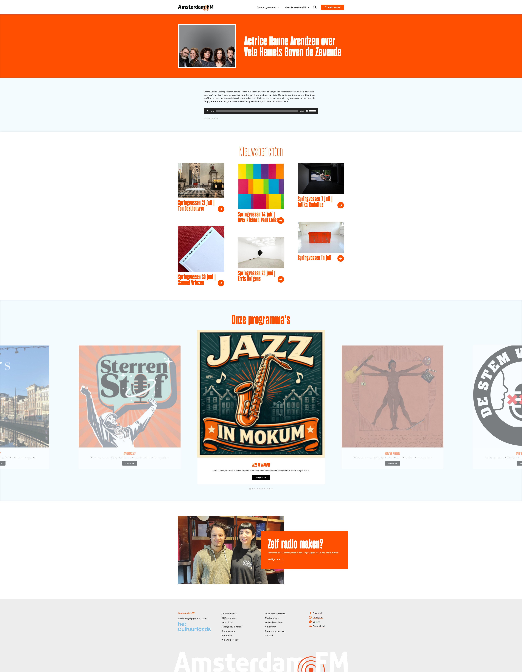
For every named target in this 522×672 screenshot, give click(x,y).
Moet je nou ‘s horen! (232, 626)
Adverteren (270, 626)
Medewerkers (272, 618)
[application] (261, 111)
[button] (315, 7)
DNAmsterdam (229, 618)
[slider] (313, 110)
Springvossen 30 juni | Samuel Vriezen (197, 280)
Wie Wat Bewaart (230, 639)
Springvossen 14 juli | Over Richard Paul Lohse (258, 217)
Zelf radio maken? (274, 622)
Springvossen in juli (314, 258)
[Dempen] (307, 111)
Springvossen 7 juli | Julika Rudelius (315, 202)
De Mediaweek (229, 613)
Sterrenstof (227, 635)
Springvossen (228, 631)
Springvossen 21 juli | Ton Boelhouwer (196, 206)
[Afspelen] (207, 111)
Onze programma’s (266, 7)
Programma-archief (275, 631)
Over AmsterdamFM (295, 7)
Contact (269, 635)
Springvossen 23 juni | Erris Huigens (257, 276)
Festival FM (227, 622)
